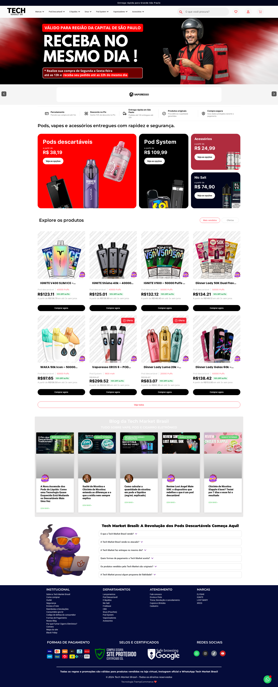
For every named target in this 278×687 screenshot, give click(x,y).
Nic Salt (106, 603)
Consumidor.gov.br (54, 612)
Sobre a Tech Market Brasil (58, 594)
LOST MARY (202, 600)
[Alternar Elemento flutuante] (267, 679)
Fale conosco (156, 594)
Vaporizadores (109, 618)
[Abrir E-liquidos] (79, 11)
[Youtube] (223, 653)
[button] (3, 93)
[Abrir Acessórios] (143, 11)
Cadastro (154, 606)
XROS (199, 603)
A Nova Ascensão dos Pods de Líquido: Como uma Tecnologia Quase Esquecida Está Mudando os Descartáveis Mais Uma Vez (55, 494)
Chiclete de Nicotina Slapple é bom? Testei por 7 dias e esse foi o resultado (221, 491)
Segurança (51, 603)
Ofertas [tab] (230, 220)
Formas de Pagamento (56, 618)
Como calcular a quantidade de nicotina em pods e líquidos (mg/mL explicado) (137, 491)
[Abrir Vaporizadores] (127, 11)
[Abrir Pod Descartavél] (64, 11)
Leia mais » (45, 508)
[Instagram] (205, 653)
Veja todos (139, 405)
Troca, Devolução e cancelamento (165, 600)
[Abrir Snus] (91, 11)
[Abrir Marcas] (43, 11)
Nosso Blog (51, 621)
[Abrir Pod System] (108, 11)
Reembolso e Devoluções (57, 609)
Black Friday (51, 632)
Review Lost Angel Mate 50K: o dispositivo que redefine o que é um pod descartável (180, 491)
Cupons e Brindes (157, 603)
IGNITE (200, 597)
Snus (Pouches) (110, 612)
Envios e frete (156, 597)
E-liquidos (107, 600)
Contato (50, 627)
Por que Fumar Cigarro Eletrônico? (61, 624)
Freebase (107, 606)
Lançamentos (109, 594)
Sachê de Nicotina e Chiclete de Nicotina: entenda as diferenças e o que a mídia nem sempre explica (97, 492)
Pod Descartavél (110, 597)
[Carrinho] (260, 11)
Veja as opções (53, 161)
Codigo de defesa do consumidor (61, 615)
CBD (105, 609)
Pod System (108, 615)
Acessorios (108, 621)
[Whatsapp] (197, 653)
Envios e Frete (52, 606)
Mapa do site (52, 629)
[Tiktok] (214, 653)
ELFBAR (200, 594)
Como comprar (53, 597)
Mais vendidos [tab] (210, 220)
